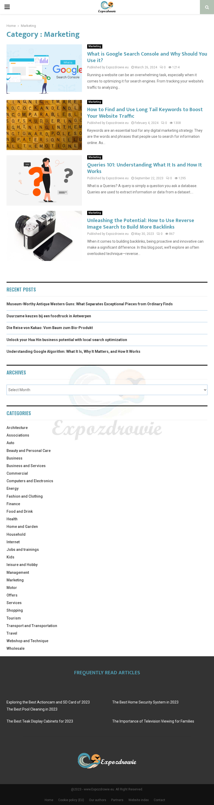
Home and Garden (22, 526)
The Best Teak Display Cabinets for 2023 (40, 721)
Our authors (97, 800)
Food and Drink (20, 511)
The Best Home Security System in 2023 (145, 702)
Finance (13, 504)
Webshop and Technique (27, 641)
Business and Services (26, 466)
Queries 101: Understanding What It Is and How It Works (144, 168)
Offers (12, 595)
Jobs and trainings (23, 549)
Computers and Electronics (30, 481)
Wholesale (16, 648)
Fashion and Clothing (25, 496)
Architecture (17, 428)
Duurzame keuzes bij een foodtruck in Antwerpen (49, 316)
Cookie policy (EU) (71, 800)
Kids (10, 557)
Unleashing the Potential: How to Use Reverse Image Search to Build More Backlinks (140, 223)
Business (14, 458)
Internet (13, 542)
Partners (117, 800)
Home (49, 800)
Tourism (14, 618)
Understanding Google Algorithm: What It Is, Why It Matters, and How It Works (73, 351)
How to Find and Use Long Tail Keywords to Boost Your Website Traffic (145, 113)
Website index (138, 800)
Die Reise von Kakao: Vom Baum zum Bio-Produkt (50, 328)
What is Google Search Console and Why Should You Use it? (147, 57)
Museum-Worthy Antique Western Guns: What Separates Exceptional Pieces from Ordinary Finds (90, 304)
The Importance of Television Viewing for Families (153, 721)
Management (18, 572)
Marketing (94, 46)
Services (14, 603)
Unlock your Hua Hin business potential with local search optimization (67, 340)
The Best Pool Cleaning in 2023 (32, 709)
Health (12, 519)
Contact (159, 800)
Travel (12, 633)
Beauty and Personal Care (29, 451)
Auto (10, 443)
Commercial (17, 473)
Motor (12, 588)
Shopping (15, 610)
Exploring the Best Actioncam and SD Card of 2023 (48, 702)
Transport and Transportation (32, 626)
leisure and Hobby (22, 565)
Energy (13, 488)
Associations (18, 435)
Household (16, 534)
